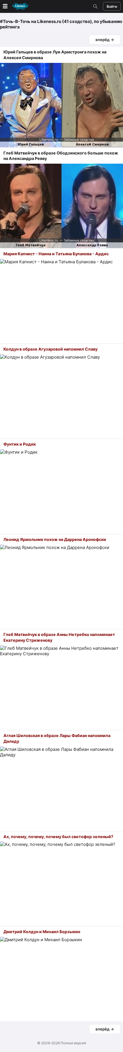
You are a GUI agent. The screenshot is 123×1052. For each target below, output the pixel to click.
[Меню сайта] (15, 6)
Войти (112, 6)
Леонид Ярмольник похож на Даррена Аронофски (54, 539)
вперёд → (105, 39)
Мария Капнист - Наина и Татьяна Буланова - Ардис (56, 253)
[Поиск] (94, 6)
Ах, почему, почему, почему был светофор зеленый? (58, 836)
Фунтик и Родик (19, 444)
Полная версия (73, 1043)
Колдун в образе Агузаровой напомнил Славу (50, 349)
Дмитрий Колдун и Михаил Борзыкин (41, 931)
